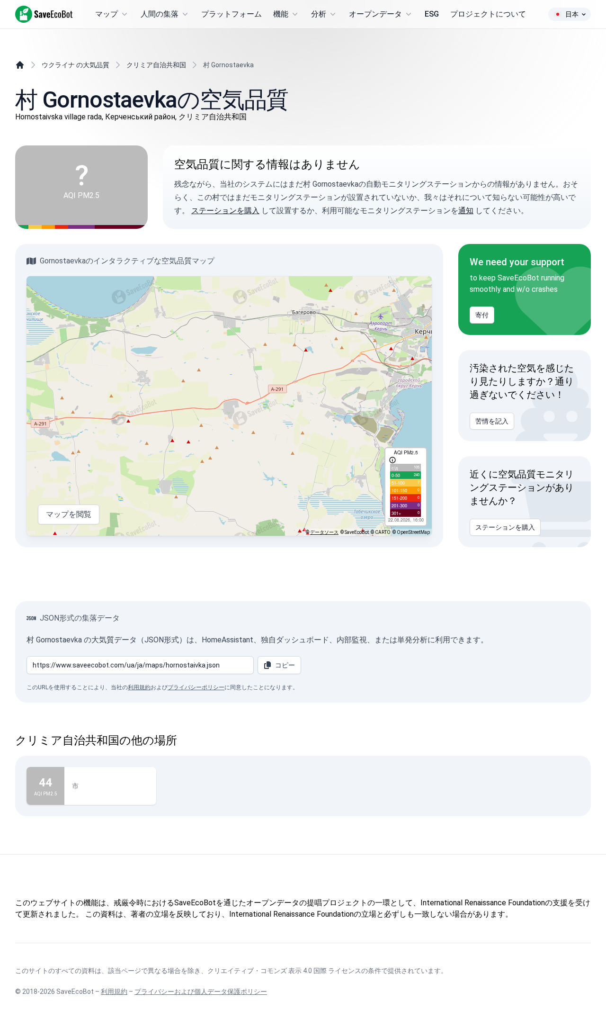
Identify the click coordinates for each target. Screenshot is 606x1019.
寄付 (482, 315)
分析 (318, 13)
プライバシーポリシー (196, 687)
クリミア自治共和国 (156, 65)
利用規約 (139, 687)
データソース (324, 532)
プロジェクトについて (488, 13)
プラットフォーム (231, 13)
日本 (572, 14)
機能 (280, 13)
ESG (432, 13)
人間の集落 (159, 13)
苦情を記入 (491, 421)
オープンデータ (375, 13)
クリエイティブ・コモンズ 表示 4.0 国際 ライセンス (284, 970)
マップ (106, 13)
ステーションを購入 (225, 210)
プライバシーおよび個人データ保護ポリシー (200, 991)
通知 (465, 210)
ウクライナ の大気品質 (75, 65)
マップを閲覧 (68, 514)
